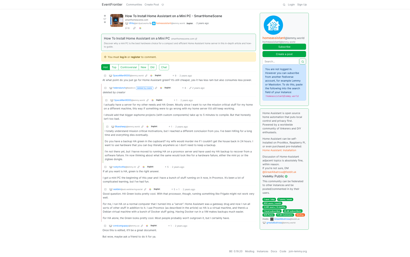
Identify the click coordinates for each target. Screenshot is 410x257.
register (135, 57)
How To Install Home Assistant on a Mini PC (137, 38)
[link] (134, 28)
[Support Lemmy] (162, 4)
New (143, 67)
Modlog (300, 215)
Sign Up (302, 4)
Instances (262, 251)
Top (114, 67)
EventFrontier (112, 4)
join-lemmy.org (298, 251)
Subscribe (284, 46)
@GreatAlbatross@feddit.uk (279, 172)
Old (152, 67)
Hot (105, 67)
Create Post (152, 4)
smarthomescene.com (136, 19)
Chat (164, 67)
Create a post (284, 54)
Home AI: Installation (279, 150)
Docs (274, 251)
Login (291, 4)
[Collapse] (105, 75)
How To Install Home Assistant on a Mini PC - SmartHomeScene (173, 16)
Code (283, 251)
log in (123, 57)
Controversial (128, 67)
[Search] (284, 4)
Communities (134, 4)
